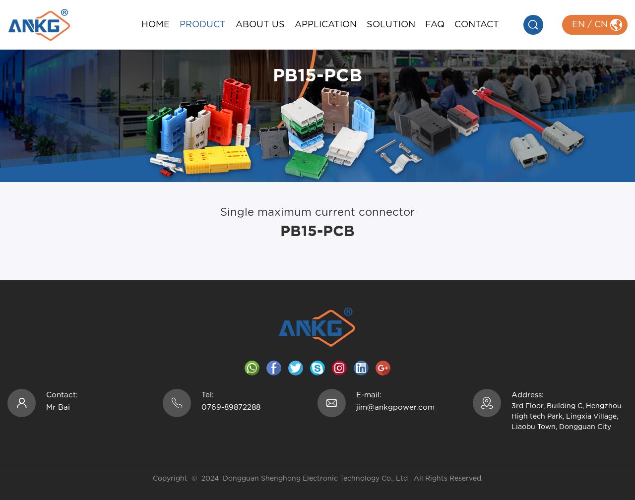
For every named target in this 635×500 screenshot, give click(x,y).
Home (155, 24)
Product (203, 24)
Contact (476, 24)
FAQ (434, 24)
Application (326, 24)
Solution (391, 24)
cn (601, 24)
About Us (260, 24)
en (578, 24)
